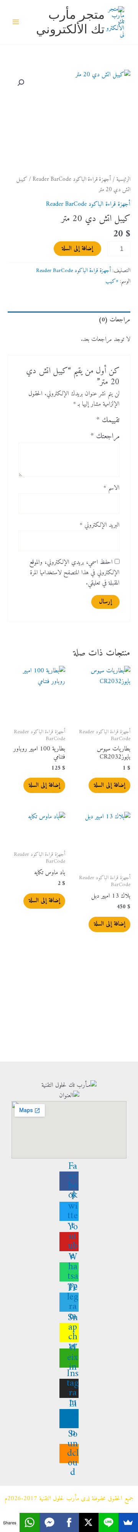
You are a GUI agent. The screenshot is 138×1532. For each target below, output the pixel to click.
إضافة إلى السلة (77, 248)
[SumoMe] (128, 1522)
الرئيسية (123, 179)
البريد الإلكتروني (100, 525)
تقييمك (108, 420)
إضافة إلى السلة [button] (109, 785)
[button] (21, 83)
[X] (89, 1522)
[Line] (108, 1522)
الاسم (112, 488)
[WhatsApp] (29, 1522)
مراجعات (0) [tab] (114, 320)
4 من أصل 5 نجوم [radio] (60, 422)
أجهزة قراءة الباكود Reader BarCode (72, 179)
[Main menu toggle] (16, 22)
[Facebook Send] (49, 1522)
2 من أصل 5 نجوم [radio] (79, 422)
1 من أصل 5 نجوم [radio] (88, 422)
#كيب (111, 281)
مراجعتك (105, 436)
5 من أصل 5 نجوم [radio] (50, 422)
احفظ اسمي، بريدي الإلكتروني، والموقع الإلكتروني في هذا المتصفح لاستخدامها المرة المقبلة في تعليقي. (74, 572)
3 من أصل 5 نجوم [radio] (70, 422)
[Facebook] (69, 1522)
